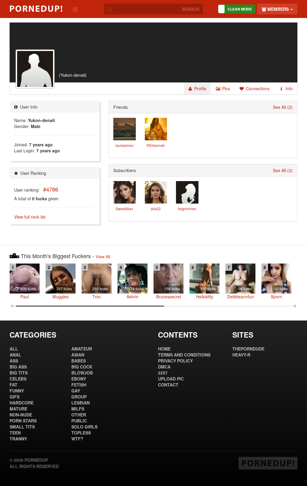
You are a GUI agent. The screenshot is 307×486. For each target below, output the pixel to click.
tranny (18, 439)
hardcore (22, 403)
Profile (199, 88)
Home (164, 349)
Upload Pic (171, 379)
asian (77, 355)
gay (75, 391)
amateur (81, 349)
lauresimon (124, 145)
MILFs (77, 409)
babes (78, 361)
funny (17, 391)
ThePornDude (248, 349)
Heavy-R (241, 355)
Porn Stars (23, 421)
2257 (163, 373)
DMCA (164, 367)
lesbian (80, 403)
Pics (225, 88)
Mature (18, 409)
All (14, 349)
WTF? (77, 439)
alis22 (156, 208)
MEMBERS (278, 9)
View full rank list (30, 217)
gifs (14, 397)
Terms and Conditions (184, 355)
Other (78, 415)
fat (13, 385)
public (79, 421)
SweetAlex (124, 208)
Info (288, 88)
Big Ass (18, 367)
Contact (168, 385)
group (79, 397)
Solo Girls (84, 427)
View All (103, 256)
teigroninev (187, 208)
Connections (257, 88)
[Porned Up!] (36, 8)
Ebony (78, 379)
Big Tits (19, 373)
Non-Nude (21, 415)
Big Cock (81, 367)
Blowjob (82, 373)
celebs (18, 379)
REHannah (156, 145)
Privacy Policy (175, 361)
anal (15, 355)
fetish (78, 385)
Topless (81, 433)
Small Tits (22, 427)
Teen (15, 433)
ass (14, 361)
